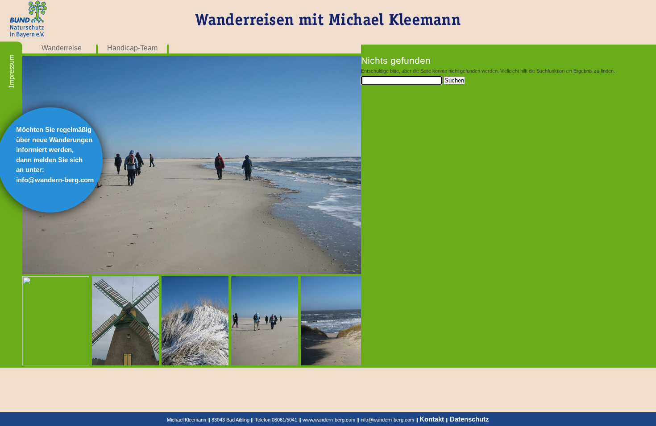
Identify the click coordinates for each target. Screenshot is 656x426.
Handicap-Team (132, 48)
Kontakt (432, 419)
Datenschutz (469, 419)
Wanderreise (62, 48)
